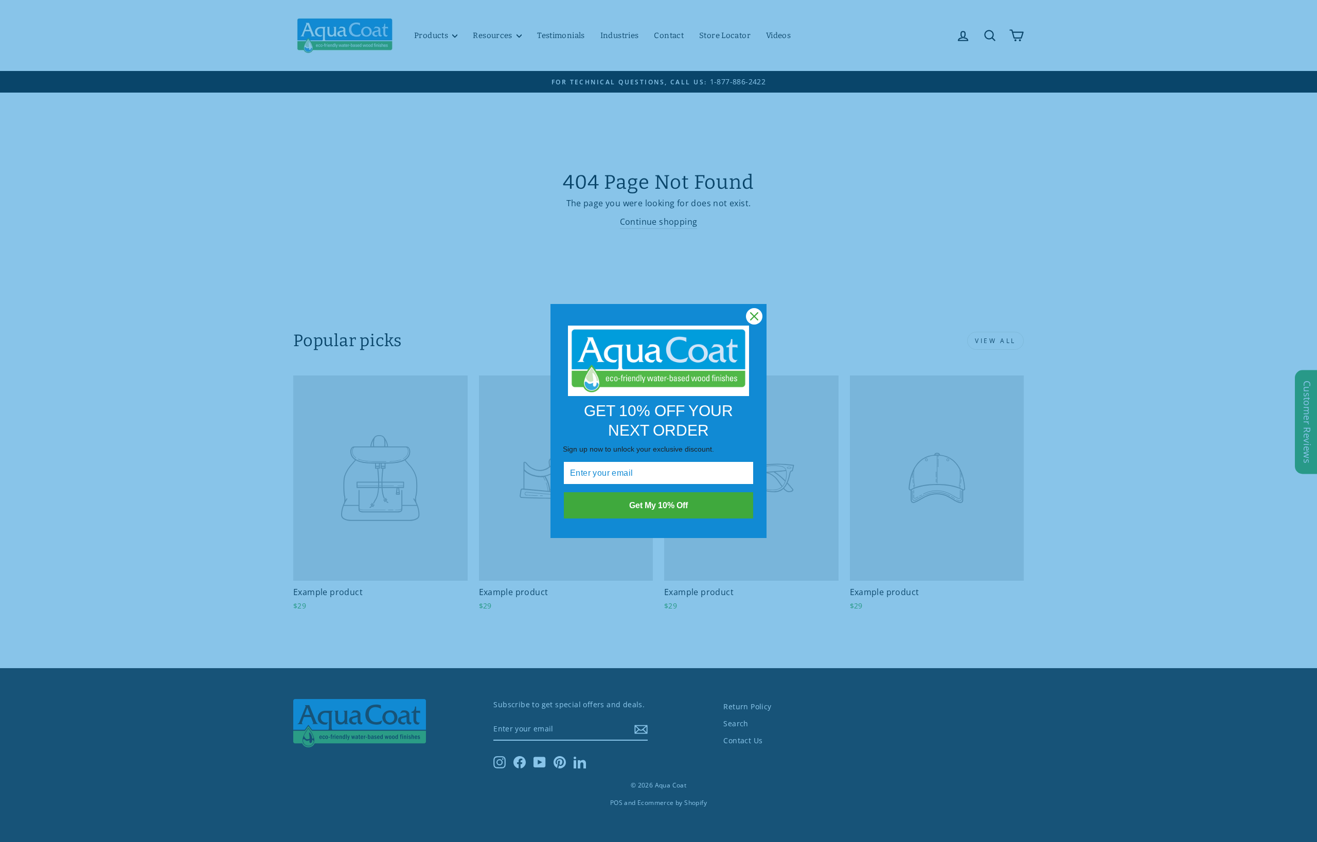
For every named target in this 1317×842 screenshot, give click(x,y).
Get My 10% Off (658, 505)
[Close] (754, 316)
